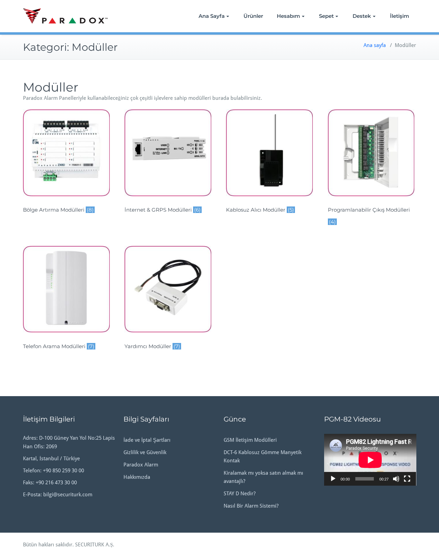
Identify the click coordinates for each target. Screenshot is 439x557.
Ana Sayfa (212, 16)
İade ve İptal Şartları (146, 440)
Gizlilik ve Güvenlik (144, 452)
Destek (362, 16)
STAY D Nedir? (240, 493)
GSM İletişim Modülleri (250, 440)
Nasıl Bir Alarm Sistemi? (251, 506)
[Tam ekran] (407, 478)
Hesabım (288, 16)
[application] (370, 460)
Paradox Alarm (140, 465)
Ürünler (253, 16)
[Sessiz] (396, 478)
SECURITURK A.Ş (94, 545)
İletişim (399, 16)
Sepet (326, 16)
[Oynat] (333, 478)
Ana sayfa (375, 45)
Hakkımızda (136, 477)
